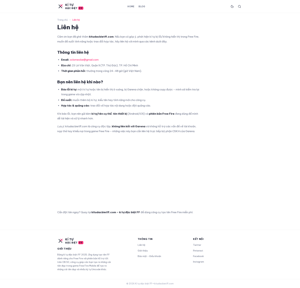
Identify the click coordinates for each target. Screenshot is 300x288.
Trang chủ (62, 20)
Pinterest (198, 250)
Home (130, 6)
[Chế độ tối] (232, 6)
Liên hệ (141, 244)
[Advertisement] (128, 171)
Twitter (197, 244)
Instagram (198, 261)
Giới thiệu (143, 250)
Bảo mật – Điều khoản (149, 256)
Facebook (198, 256)
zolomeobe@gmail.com (84, 59)
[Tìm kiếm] (239, 6)
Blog (142, 6)
